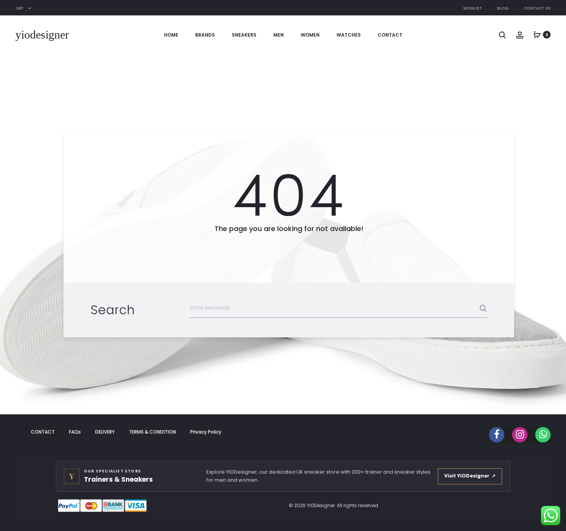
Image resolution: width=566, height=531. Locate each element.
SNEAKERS (244, 35)
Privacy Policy (205, 432)
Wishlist (472, 8)
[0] (537, 35)
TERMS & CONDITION (152, 432)
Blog (503, 8)
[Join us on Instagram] (519, 434)
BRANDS (205, 35)
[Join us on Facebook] (496, 434)
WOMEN (310, 35)
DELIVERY (105, 432)
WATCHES (349, 35)
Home (171, 35)
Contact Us (537, 8)
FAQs (75, 432)
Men (278, 35)
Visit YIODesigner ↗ (470, 475)
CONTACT (390, 35)
